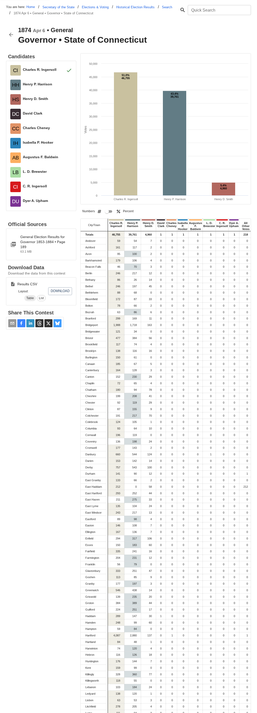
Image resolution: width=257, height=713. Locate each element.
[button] (30, 298)
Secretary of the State (58, 7)
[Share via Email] (12, 323)
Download (60, 291)
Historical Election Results (135, 7)
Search (167, 7)
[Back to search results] (11, 35)
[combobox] (219, 10)
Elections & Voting (95, 7)
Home (30, 7)
